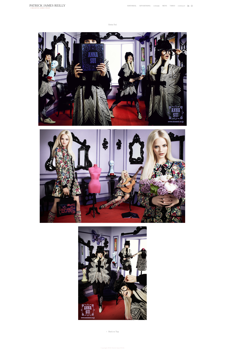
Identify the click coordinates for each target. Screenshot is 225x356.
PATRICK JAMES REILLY (47, 5)
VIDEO (172, 6)
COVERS (156, 6)
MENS (164, 6)
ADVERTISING (145, 6)
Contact (181, 6)
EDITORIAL (131, 6)
